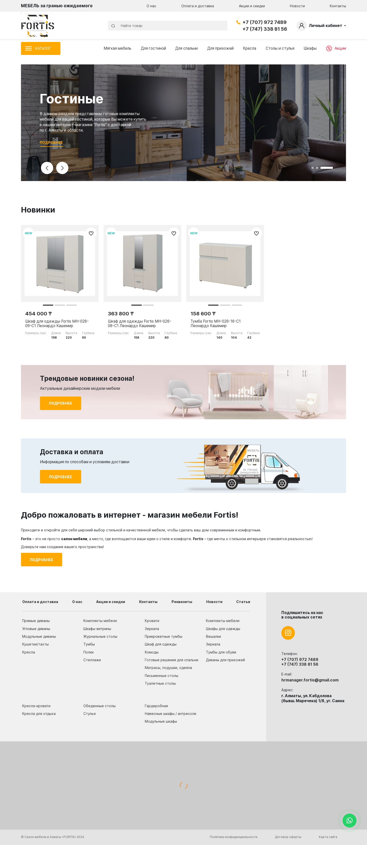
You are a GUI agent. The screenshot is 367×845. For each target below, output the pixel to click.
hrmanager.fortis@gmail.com (310, 680)
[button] (48, 305)
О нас (151, 6)
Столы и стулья (280, 48)
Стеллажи (92, 660)
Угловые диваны (36, 629)
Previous (47, 168)
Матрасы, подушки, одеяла (168, 667)
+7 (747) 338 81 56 (264, 29)
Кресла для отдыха (39, 713)
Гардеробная (156, 706)
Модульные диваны (39, 636)
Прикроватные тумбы (163, 636)
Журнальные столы (100, 636)
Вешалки (213, 636)
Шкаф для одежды (161, 644)
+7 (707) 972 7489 (264, 22)
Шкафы (310, 48)
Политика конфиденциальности (233, 837)
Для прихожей (220, 48)
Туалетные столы (160, 683)
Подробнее (51, 142)
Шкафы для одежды (223, 629)
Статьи (243, 602)
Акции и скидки (252, 6)
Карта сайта (328, 837)
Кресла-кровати (36, 706)
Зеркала (152, 629)
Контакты (338, 6)
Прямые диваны (36, 621)
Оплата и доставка (197, 6)
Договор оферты (288, 837)
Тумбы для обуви (221, 652)
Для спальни (186, 48)
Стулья (89, 713)
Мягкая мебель (117, 48)
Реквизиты (182, 602)
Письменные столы (161, 675)
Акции (340, 48)
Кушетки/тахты (35, 644)
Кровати (152, 621)
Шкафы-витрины (97, 629)
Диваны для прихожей (225, 660)
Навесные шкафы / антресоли (170, 713)
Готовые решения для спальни (171, 660)
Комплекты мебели (100, 621)
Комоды (152, 652)
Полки (88, 652)
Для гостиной (153, 48)
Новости (297, 6)
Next (62, 168)
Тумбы (89, 644)
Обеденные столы (99, 706)
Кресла (249, 48)
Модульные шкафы (161, 721)
